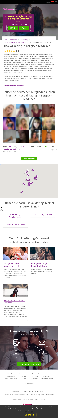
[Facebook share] (1, 210)
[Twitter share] (1, 207)
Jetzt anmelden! (39, 2)
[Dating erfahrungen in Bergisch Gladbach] (42, 253)
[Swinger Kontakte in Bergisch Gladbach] (15, 253)
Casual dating (11, 376)
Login (48, 2)
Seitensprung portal (23, 374)
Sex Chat (23, 376)
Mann (13, 28)
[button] (28, 180)
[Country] (52, 1)
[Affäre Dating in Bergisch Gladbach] (15, 290)
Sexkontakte (46, 376)
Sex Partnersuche (35, 374)
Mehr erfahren (29, 159)
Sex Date (23, 378)
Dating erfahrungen (11, 378)
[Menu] (56, 2)
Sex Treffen (34, 376)
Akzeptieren (30, 415)
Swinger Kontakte (29, 381)
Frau (24, 28)
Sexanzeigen (34, 378)
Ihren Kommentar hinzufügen (14, 86)
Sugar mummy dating (47, 378)
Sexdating (46, 374)
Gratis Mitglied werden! (29, 364)
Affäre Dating (11, 374)
